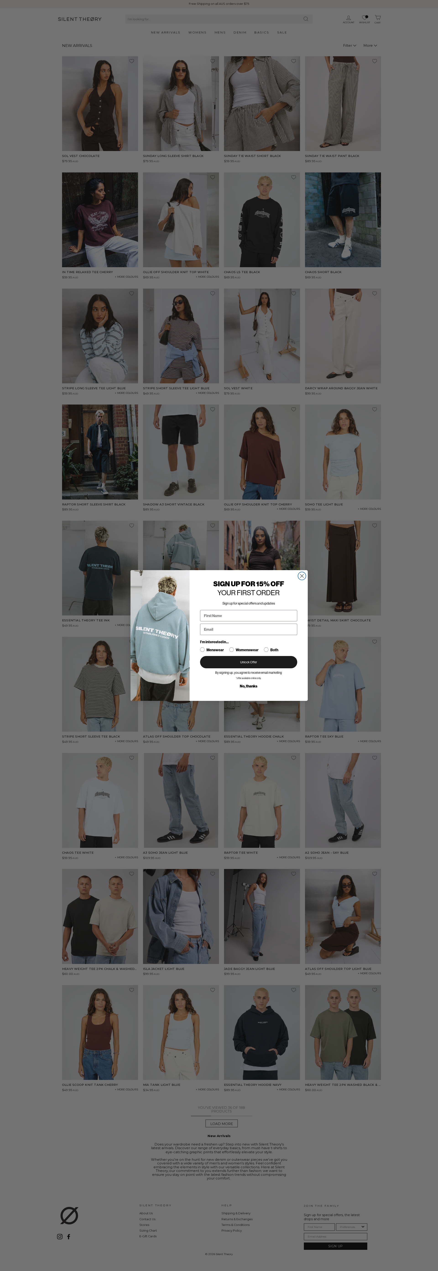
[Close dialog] (302, 576)
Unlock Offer (248, 662)
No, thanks (248, 686)
